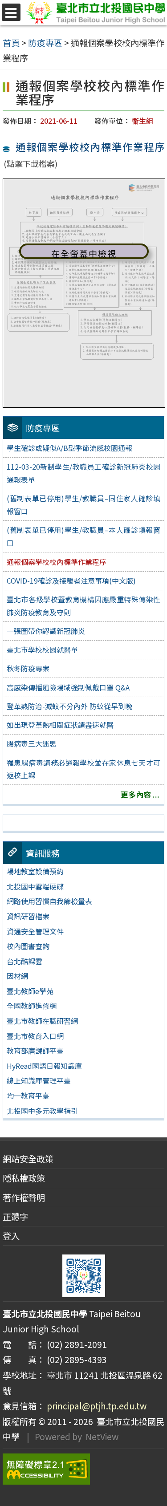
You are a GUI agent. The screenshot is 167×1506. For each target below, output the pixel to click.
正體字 (15, 1216)
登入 (11, 1236)
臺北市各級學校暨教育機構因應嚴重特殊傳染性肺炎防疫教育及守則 (83, 605)
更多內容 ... (140, 794)
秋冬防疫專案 (28, 668)
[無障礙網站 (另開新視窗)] (83, 1469)
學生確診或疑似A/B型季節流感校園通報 (69, 447)
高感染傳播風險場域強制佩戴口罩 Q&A (68, 687)
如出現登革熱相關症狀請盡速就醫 (60, 724)
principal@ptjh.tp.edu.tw (97, 1406)
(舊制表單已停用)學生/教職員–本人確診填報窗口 (83, 536)
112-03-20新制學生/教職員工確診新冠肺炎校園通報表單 (83, 473)
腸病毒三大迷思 (32, 743)
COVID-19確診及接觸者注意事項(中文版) (71, 580)
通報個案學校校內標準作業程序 (89, 146)
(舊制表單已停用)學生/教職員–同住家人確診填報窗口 (83, 504)
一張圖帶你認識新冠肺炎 (46, 630)
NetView (102, 1436)
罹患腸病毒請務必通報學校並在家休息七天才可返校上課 (83, 769)
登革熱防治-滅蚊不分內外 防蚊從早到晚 (69, 706)
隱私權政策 (24, 1178)
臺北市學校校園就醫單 (42, 649)
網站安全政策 (28, 1159)
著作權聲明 (24, 1197)
